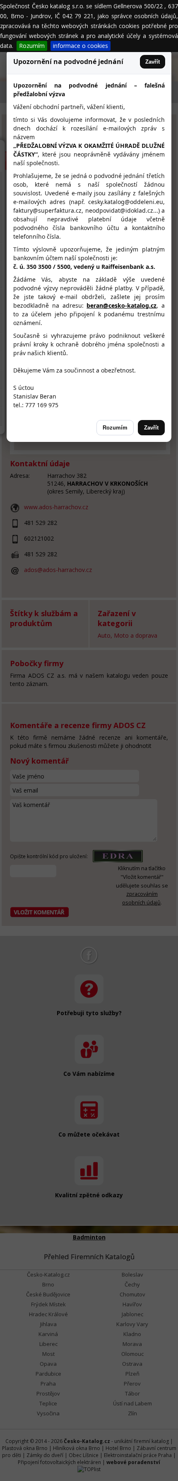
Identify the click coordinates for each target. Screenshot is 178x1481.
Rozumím (32, 46)
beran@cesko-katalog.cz (121, 305)
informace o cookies (80, 46)
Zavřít (152, 62)
